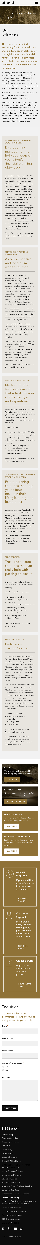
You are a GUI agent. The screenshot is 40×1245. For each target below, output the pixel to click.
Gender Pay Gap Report (11, 1190)
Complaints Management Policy (14, 1211)
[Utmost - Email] (21, 1229)
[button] (36, 2)
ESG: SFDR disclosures (10, 1223)
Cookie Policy (7, 1150)
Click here (12, 851)
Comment (6, 1077)
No (6, 1070)
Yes (6, 1067)
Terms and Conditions (10, 1138)
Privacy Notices (7, 1153)
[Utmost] (8, 2)
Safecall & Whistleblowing (11, 1161)
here (7, 238)
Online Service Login (24, 985)
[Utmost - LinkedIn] (3, 1229)
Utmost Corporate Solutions (12, 1171)
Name (5, 1026)
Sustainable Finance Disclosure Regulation (17, 1186)
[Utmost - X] (9, 1228)
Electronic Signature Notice (12, 1215)
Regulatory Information (10, 1142)
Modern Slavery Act (9, 1157)
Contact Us (6, 1146)
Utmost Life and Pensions (11, 1175)
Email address (8, 1038)
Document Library (16, 801)
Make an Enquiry (22, 900)
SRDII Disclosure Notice (11, 1182)
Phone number (7, 1051)
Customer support (22, 947)
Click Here (12, 826)
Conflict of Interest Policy (11, 1208)
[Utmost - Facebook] (15, 1229)
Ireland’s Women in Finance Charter (15, 1194)
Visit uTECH (12, 779)
